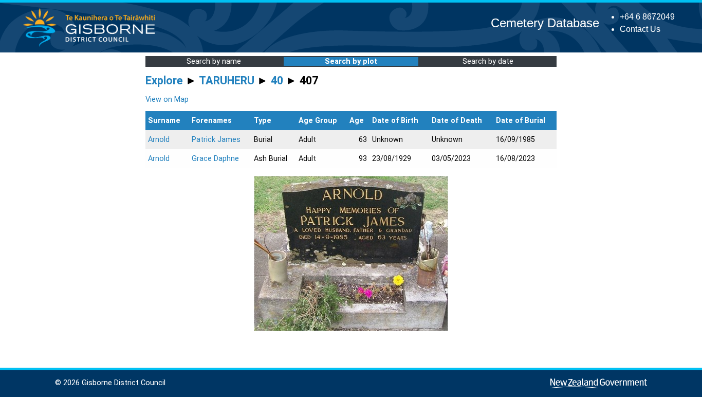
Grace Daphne (215, 158)
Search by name (214, 61)
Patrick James (216, 139)
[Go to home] (92, 46)
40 (277, 80)
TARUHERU (226, 80)
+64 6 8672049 (647, 16)
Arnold (159, 139)
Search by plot (351, 61)
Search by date (488, 61)
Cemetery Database (545, 23)
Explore (164, 80)
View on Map (167, 99)
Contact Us (640, 29)
